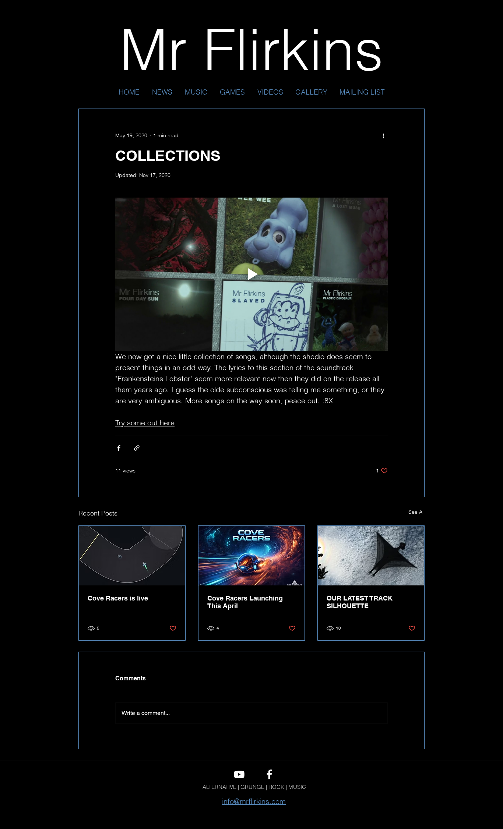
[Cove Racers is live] (132, 555)
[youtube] (239, 774)
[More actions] (383, 135)
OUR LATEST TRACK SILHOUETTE (360, 602)
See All (416, 512)
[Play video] (251, 274)
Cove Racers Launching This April (245, 602)
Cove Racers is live (118, 598)
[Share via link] (136, 447)
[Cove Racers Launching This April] (251, 555)
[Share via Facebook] (118, 447)
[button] (196, 92)
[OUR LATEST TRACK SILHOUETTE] (371, 555)
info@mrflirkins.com (254, 801)
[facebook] (269, 774)
